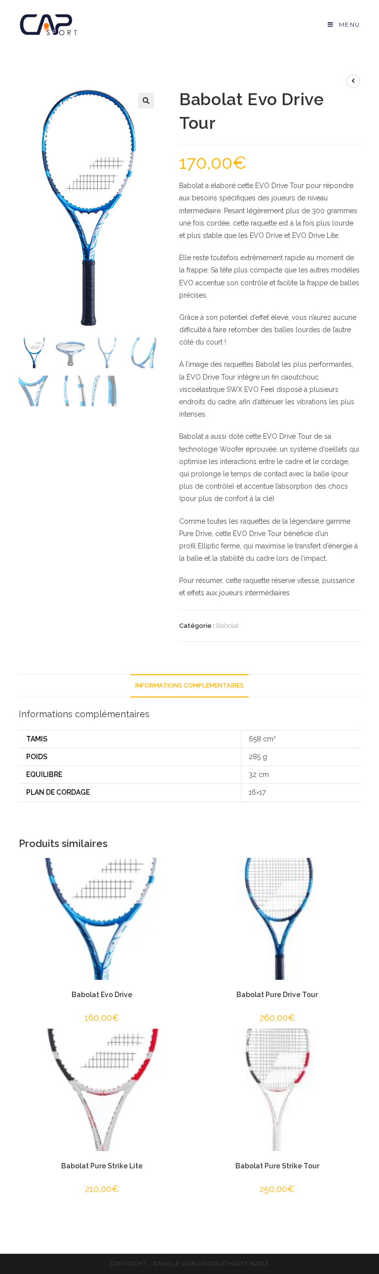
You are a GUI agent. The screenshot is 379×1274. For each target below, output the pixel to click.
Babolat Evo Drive (102, 995)
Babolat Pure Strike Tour (277, 1166)
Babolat (227, 625)
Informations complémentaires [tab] (189, 685)
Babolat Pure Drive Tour (277, 995)
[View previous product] (353, 81)
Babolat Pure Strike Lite (102, 1166)
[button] (146, 101)
